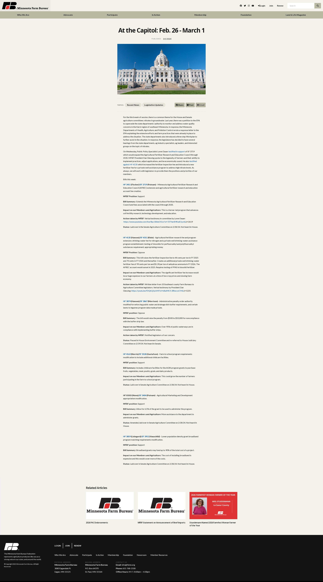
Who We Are (23, 15)
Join (271, 5)
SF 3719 (143, 184)
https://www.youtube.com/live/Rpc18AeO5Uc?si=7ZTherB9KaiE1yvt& (155, 221)
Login (58, 545)
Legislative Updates (153, 105)
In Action (156, 15)
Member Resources (159, 555)
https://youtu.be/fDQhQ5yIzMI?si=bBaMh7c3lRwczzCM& (157, 290)
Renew (280, 5)
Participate (112, 15)
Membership (200, 15)
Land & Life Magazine (296, 15)
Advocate (68, 15)
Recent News (133, 105)
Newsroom (141, 555)
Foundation (246, 15)
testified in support (176, 151)
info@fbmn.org (128, 565)
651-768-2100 (129, 568)
